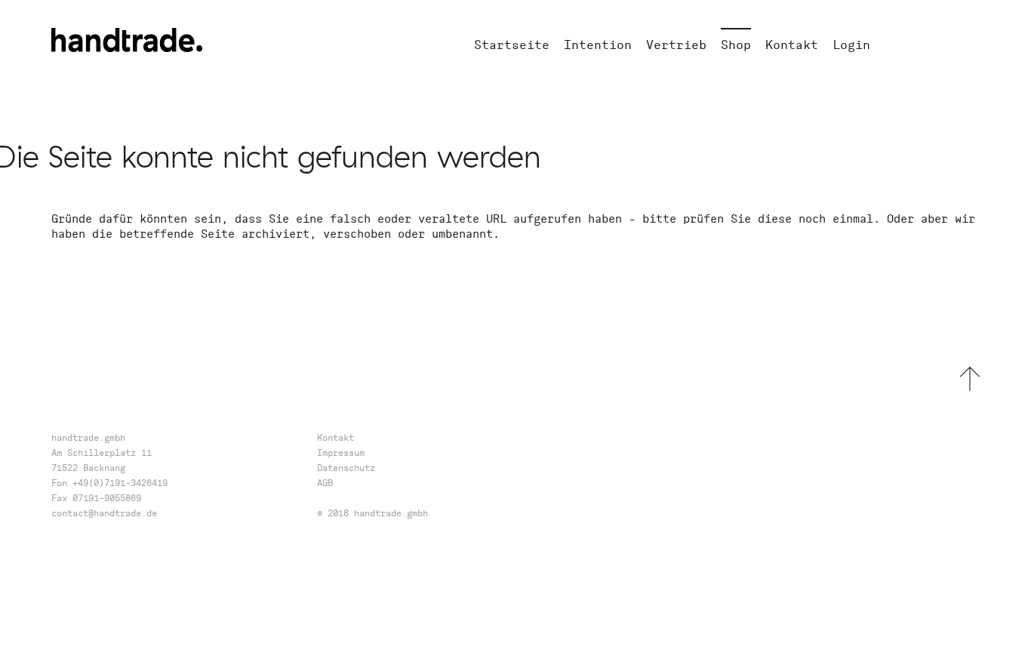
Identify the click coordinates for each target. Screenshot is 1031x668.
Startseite (511, 44)
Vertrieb (676, 44)
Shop (736, 44)
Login (851, 44)
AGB (325, 482)
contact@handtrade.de (104, 513)
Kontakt (791, 44)
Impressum (341, 452)
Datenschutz (346, 467)
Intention (598, 44)
